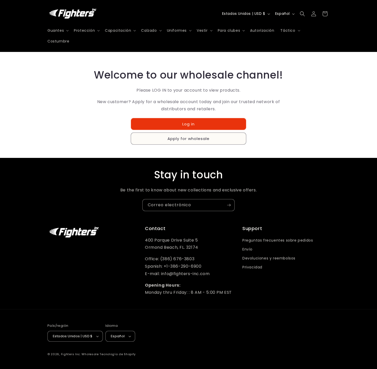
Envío (247, 249)
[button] (57, 30)
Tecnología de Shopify (118, 354)
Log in (188, 124)
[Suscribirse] (228, 205)
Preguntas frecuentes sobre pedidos (277, 240)
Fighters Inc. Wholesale (80, 354)
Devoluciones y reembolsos (268, 258)
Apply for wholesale (188, 138)
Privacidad (252, 267)
